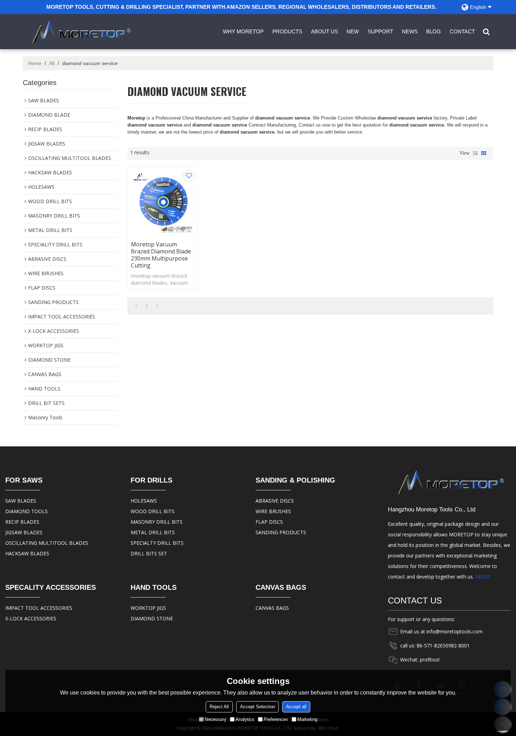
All (51, 63)
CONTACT (462, 31)
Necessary (215, 719)
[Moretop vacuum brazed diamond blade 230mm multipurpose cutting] (162, 202)
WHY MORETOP (243, 31)
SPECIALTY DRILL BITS (157, 543)
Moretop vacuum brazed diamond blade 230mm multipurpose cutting (161, 255)
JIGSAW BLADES (23, 532)
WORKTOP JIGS (148, 608)
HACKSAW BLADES (27, 553)
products (287, 31)
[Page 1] (136, 306)
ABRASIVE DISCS (275, 500)
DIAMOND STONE (152, 618)
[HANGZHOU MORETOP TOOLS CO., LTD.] (80, 31)
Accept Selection (257, 706)
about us (324, 31)
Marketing (307, 719)
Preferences (276, 719)
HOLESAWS (144, 500)
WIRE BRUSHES (273, 511)
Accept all (296, 706)
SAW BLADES (20, 500)
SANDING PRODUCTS (281, 532)
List (475, 153)
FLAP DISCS (269, 521)
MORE (483, 576)
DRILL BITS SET (149, 553)
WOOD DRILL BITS (152, 511)
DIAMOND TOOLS (26, 511)
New (352, 31)
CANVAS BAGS (272, 608)
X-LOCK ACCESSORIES (30, 618)
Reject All (219, 706)
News (410, 31)
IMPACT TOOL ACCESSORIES (38, 608)
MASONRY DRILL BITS (157, 521)
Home (34, 63)
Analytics (245, 719)
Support (380, 31)
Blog (433, 31)
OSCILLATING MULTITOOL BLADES (46, 543)
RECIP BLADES (22, 521)
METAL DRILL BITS (153, 532)
